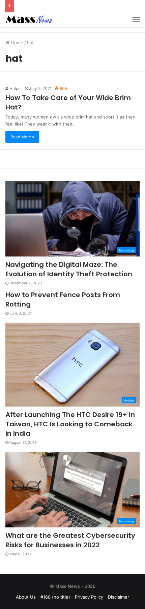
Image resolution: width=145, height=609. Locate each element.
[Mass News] (28, 19)
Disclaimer (118, 597)
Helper (15, 88)
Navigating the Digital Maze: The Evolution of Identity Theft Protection (68, 269)
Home (16, 42)
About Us (26, 597)
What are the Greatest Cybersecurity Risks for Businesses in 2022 (70, 540)
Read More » (22, 136)
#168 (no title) (55, 597)
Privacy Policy (89, 597)
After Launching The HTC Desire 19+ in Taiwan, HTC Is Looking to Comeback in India (70, 424)
